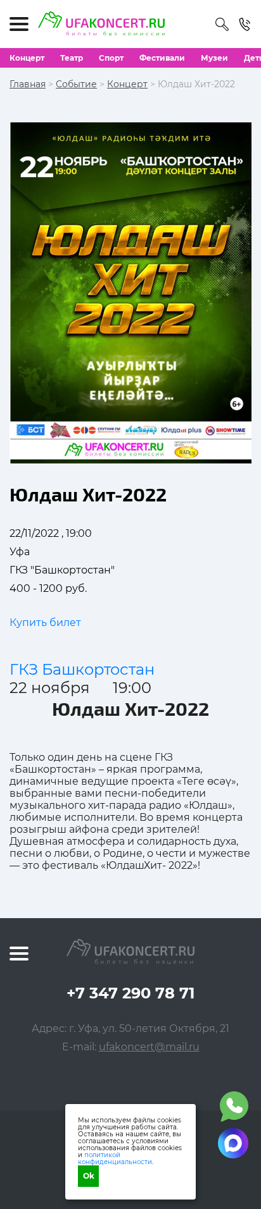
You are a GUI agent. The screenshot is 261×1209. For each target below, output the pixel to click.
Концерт (27, 58)
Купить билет (45, 623)
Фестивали (162, 58)
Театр (71, 58)
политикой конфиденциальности (115, 1158)
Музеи (214, 58)
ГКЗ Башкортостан (82, 669)
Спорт (111, 58)
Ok (88, 1176)
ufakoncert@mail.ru (149, 1047)
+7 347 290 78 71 (130, 993)
